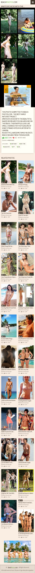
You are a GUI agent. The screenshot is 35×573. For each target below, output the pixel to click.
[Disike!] (13, 138)
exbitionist (14, 144)
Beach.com (9, 2)
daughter (7, 147)
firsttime (22, 144)
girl (19, 147)
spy (14, 147)
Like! (6, 138)
